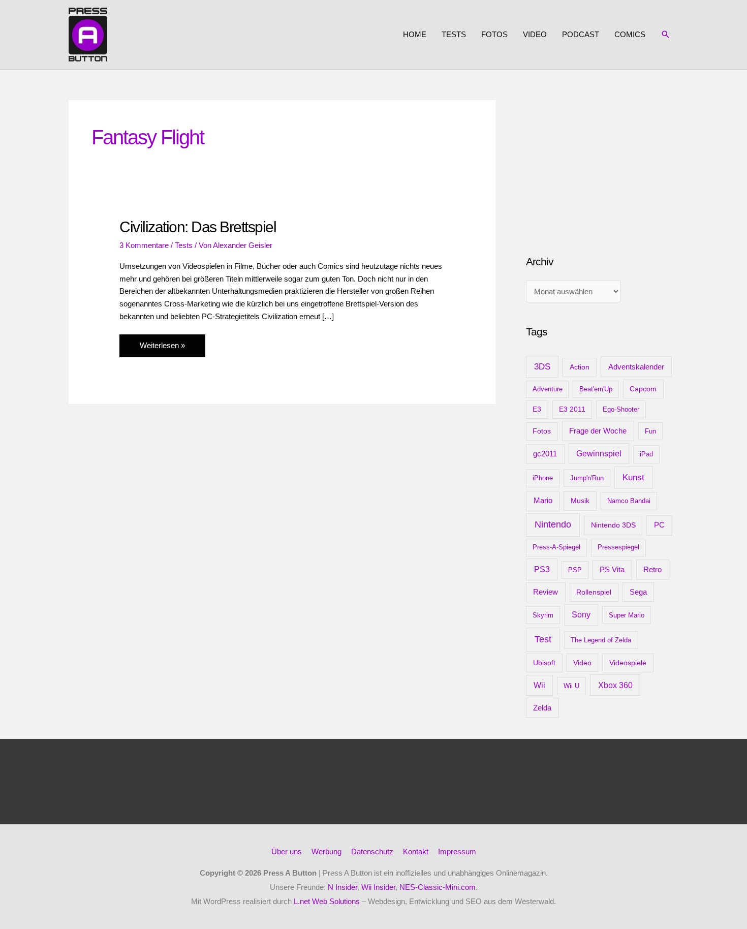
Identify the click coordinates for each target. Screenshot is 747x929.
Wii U (571, 686)
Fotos (494, 34)
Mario (543, 500)
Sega (638, 592)
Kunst (633, 477)
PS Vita (612, 570)
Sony (581, 614)
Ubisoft (544, 663)
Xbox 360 (615, 685)
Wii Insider (378, 887)
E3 (537, 409)
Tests (454, 34)
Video (535, 34)
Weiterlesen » (162, 348)
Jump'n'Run (587, 478)
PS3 (542, 569)
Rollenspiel (593, 592)
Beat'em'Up (595, 389)
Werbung (326, 851)
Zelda (542, 708)
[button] (666, 34)
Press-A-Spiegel (556, 547)
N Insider (342, 887)
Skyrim (543, 615)
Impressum (457, 851)
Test (543, 639)
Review (545, 592)
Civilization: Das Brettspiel (197, 227)
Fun (650, 431)
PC (659, 524)
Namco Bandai (628, 501)
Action (579, 367)
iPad (646, 454)
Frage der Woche (598, 430)
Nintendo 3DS (613, 525)
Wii (539, 685)
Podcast (580, 34)
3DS (542, 366)
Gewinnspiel (598, 453)
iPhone (543, 478)
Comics (629, 34)
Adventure (548, 389)
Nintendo (553, 524)
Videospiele (627, 663)
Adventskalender (636, 366)
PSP (575, 570)
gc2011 (545, 453)
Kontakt (415, 851)
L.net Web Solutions (327, 901)
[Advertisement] (602, 163)
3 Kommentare (144, 245)
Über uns (286, 851)
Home (414, 34)
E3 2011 (572, 409)
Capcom (643, 389)
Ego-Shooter (621, 409)
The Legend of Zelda (601, 640)
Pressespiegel (618, 547)
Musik (580, 501)
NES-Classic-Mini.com (437, 887)
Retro (652, 569)
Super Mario (626, 615)
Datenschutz (372, 851)
